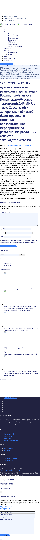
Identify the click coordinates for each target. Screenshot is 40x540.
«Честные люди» (10, 461)
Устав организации (15, 46)
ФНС (5, 56)
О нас (6, 32)
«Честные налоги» (10, 459)
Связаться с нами (10, 398)
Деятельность (9, 58)
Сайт (2, 237)
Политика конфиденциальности (12, 475)
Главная (7, 30)
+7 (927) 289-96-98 (10, 16)
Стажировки (12, 44)
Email (2, 233)
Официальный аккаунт (15, 145)
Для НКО (11, 54)
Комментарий (5, 212)
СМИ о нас (11, 42)
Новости (7, 48)
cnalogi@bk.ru (9, 20)
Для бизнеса (12, 52)
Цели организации (15, 34)
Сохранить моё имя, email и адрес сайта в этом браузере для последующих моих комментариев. (18, 241)
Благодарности (13, 38)
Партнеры (12, 40)
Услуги (6, 50)
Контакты (8, 60)
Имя (2, 229)
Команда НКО (13, 36)
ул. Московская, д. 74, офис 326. (15, 18)
